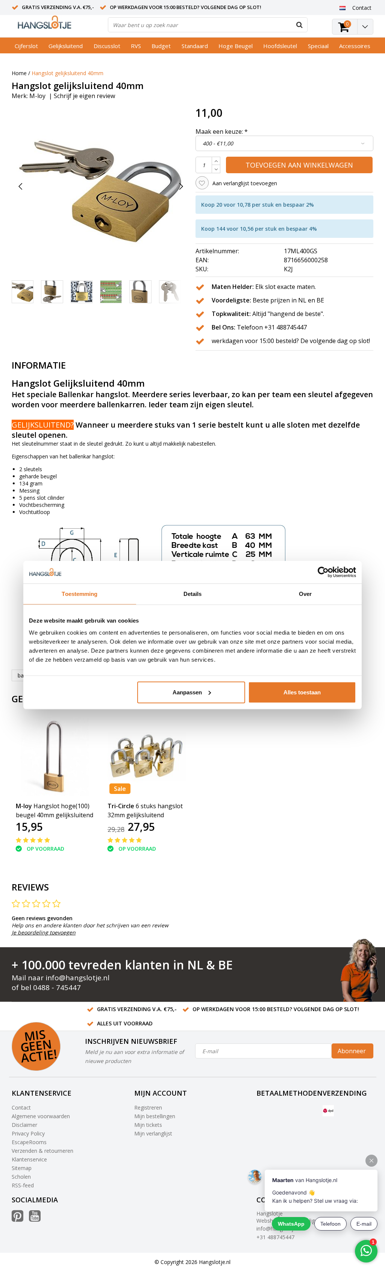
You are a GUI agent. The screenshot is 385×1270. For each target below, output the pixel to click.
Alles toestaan (302, 692)
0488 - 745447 (57, 987)
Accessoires (354, 46)
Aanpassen (187, 692)
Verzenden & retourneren (42, 1150)
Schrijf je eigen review (84, 96)
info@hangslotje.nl (77, 978)
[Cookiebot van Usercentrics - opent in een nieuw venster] (323, 572)
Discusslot (107, 46)
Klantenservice (29, 1159)
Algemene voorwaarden (41, 1116)
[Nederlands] (342, 7)
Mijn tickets (148, 1124)
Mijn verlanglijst (153, 1133)
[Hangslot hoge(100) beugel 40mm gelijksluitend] (55, 756)
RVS (136, 46)
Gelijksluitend (66, 46)
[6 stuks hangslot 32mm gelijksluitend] (147, 756)
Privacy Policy (28, 1133)
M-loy (37, 96)
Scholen (21, 1176)
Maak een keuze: (222, 131)
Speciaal (318, 46)
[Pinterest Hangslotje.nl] (17, 1218)
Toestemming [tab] (79, 594)
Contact (21, 1107)
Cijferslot (26, 46)
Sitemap (22, 1168)
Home (19, 73)
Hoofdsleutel (280, 46)
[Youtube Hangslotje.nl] (35, 1218)
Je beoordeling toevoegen (44, 932)
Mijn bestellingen (154, 1116)
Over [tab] (305, 594)
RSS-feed (23, 1185)
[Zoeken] (299, 25)
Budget (161, 46)
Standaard (195, 46)
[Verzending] (328, 1110)
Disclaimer (24, 1124)
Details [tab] (192, 594)
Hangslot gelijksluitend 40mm (67, 73)
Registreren (148, 1107)
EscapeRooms (29, 1142)
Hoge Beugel (235, 46)
